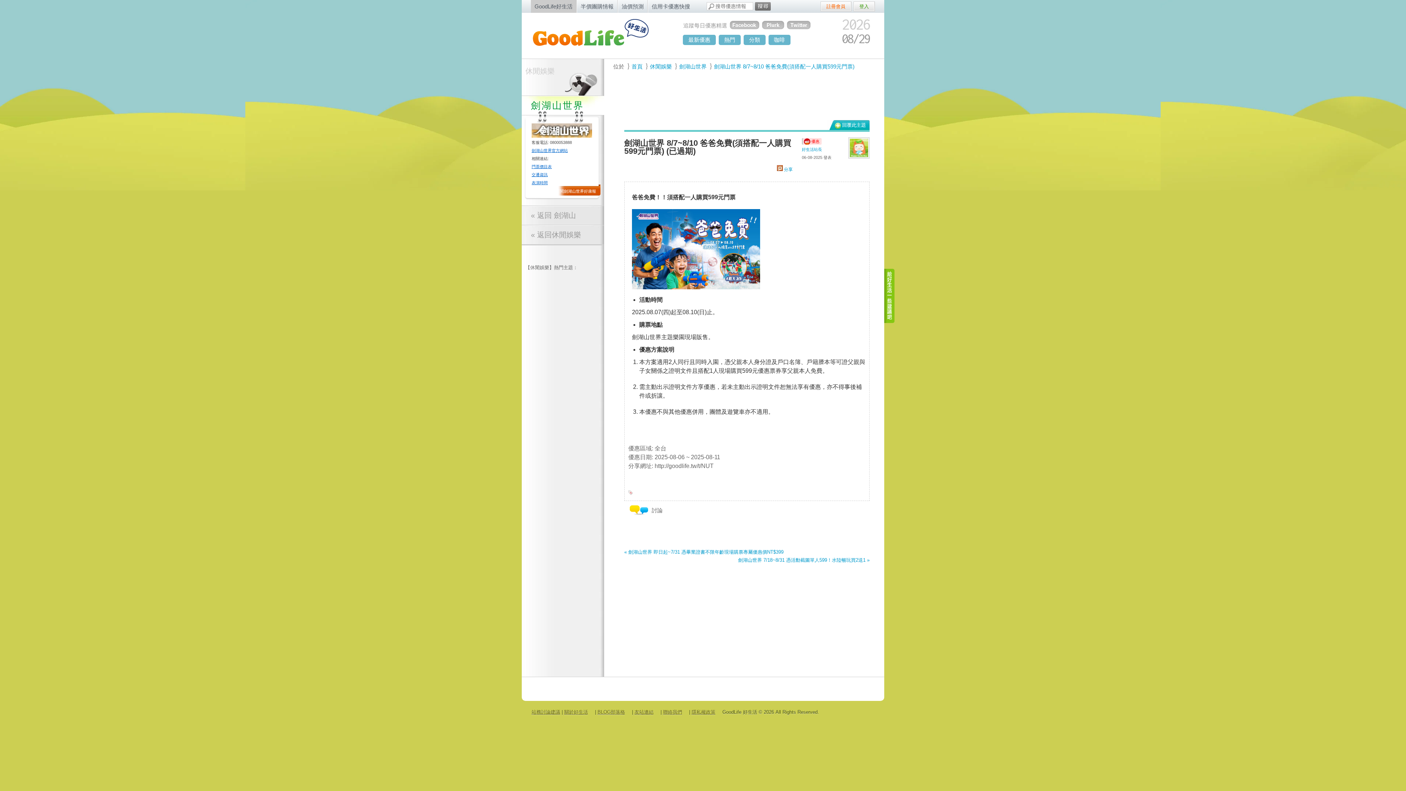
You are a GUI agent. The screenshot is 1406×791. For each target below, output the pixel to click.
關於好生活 (576, 712)
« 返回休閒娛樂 (556, 235)
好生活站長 (812, 149)
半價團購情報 (597, 6)
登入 (864, 6)
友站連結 (644, 712)
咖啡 (779, 40)
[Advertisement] (743, 99)
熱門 (729, 40)
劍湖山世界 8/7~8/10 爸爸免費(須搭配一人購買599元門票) (784, 66)
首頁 (637, 66)
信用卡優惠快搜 (671, 6)
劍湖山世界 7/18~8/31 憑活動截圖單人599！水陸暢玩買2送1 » (804, 560)
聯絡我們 (672, 712)
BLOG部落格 (611, 712)
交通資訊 (540, 174)
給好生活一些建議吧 (889, 295)
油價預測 (633, 6)
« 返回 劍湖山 (553, 215)
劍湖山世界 (693, 66)
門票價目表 (542, 166)
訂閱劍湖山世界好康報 (576, 191)
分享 (788, 169)
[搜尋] (763, 6)
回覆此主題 (854, 125)
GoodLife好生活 (554, 6)
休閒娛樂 (540, 71)
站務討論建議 (546, 712)
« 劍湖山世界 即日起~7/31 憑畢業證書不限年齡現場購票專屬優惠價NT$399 (704, 552)
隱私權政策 (703, 712)
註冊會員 (835, 6)
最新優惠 (699, 40)
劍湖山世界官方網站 (550, 150)
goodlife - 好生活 (598, 35)
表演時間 (540, 183)
